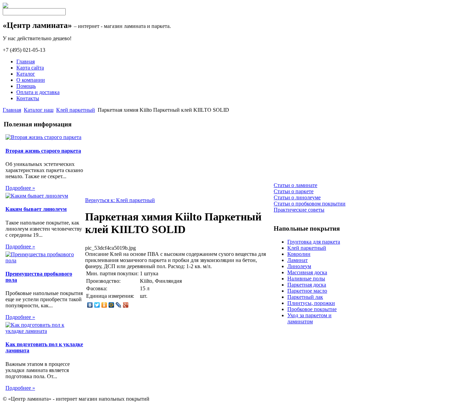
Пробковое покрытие (312, 309)
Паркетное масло (307, 291)
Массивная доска (307, 272)
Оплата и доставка (38, 92)
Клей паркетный (75, 110)
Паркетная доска (306, 285)
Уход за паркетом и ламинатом (309, 318)
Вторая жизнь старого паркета (43, 151)
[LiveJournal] (118, 305)
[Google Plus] (125, 305)
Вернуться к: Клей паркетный (120, 200)
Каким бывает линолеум (36, 209)
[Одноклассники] (104, 305)
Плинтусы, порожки (311, 303)
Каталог (25, 74)
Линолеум (299, 266)
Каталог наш (38, 110)
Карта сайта (30, 68)
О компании (30, 80)
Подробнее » (20, 188)
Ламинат (297, 260)
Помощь (26, 86)
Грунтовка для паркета (313, 242)
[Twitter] (97, 305)
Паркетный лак (305, 297)
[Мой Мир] (111, 305)
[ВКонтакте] (90, 305)
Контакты (27, 98)
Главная (25, 61)
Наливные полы (306, 278)
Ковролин (298, 254)
